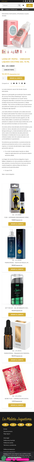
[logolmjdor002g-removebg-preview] (4, 1)
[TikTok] (27, 1)
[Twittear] (19, 83)
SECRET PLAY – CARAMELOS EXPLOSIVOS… (17, 398)
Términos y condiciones (10, 445)
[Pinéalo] (22, 83)
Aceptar (8, 459)
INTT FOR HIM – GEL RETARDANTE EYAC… (17, 308)
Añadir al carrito (16, 78)
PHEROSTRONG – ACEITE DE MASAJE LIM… (17, 262)
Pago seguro (7, 433)
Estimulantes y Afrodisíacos (16, 13)
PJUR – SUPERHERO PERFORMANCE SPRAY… (17, 217)
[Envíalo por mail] (14, 83)
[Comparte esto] (11, 83)
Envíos (5, 429)
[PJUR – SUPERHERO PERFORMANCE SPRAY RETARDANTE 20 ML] (17, 184)
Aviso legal (6, 438)
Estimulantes (5, 13)
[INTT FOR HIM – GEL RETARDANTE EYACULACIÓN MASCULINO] (17, 275)
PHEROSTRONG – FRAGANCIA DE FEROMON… (17, 353)
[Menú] (2, 9)
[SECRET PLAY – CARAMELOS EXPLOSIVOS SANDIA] (17, 365)
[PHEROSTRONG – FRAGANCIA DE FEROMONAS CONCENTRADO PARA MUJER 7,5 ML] (17, 320)
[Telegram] (32, 1)
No (14, 459)
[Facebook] (25, 1)
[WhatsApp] (23, 1)
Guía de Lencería (8, 431)
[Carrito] (23, 5)
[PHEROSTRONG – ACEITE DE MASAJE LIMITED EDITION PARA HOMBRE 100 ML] (17, 230)
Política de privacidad (9, 440)
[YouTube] (30, 1)
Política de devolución (9, 449)
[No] (32, 457)
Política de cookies (8, 442)
